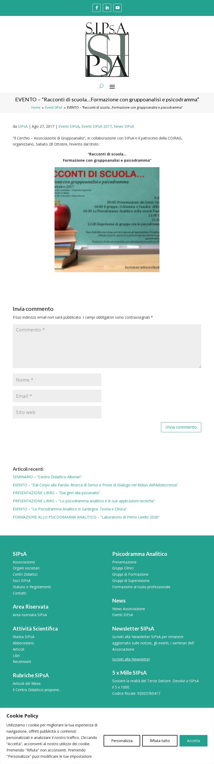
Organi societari (26, 567)
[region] (107, 736)
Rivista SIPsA (23, 636)
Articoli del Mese (27, 683)
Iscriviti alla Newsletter (131, 659)
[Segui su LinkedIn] (107, 8)
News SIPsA (124, 126)
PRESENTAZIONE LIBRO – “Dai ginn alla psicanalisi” (56, 492)
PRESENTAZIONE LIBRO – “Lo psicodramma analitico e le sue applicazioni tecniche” (84, 500)
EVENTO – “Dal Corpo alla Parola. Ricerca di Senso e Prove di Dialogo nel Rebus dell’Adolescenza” (95, 484)
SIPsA (23, 126)
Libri (16, 655)
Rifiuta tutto (160, 740)
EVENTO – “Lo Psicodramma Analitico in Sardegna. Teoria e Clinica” (70, 508)
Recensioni (22, 661)
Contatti (19, 593)
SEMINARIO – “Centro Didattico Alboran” (47, 476)
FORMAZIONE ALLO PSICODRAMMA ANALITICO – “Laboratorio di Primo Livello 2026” (86, 517)
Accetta (193, 740)
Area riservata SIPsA (30, 614)
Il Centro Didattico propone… (37, 689)
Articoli (18, 649)
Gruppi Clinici (123, 567)
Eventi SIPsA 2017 (96, 126)
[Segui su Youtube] (117, 8)
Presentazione (124, 561)
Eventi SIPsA (68, 126)
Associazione (24, 561)
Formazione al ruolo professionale (141, 586)
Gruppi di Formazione (130, 574)
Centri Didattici (25, 574)
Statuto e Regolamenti (32, 586)
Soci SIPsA (22, 580)
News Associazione (128, 608)
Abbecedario (23, 642)
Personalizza (122, 740)
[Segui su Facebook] (96, 8)
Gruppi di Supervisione (131, 580)
